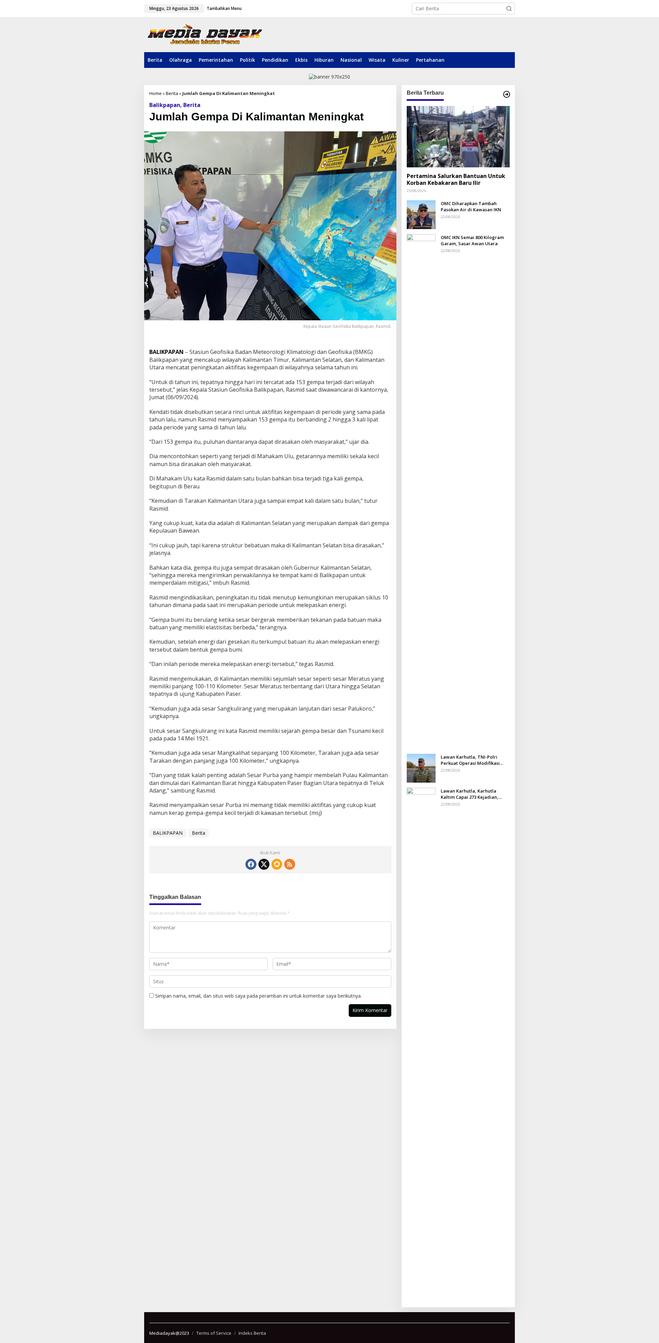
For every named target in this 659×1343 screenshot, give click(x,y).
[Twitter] (263, 864)
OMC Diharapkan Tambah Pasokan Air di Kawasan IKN (471, 206)
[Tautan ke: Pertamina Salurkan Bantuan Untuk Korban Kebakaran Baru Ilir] (458, 136)
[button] (509, 8)
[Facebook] (250, 864)
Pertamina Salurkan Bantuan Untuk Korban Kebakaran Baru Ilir (456, 179)
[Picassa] (276, 864)
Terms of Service (213, 1333)
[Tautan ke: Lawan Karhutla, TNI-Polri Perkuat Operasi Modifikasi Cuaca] (421, 767)
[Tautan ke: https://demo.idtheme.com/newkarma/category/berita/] (506, 94)
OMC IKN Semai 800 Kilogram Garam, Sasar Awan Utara (472, 240)
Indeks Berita (252, 1333)
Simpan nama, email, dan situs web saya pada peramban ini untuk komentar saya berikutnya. (258, 996)
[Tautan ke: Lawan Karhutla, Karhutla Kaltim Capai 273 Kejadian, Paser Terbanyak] (421, 1044)
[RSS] (289, 864)
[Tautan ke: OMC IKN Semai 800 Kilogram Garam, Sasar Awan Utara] (421, 490)
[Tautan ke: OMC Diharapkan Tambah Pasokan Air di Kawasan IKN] (421, 214)
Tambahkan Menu (224, 8)
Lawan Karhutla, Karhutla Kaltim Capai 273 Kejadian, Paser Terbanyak (469, 793)
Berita (172, 93)
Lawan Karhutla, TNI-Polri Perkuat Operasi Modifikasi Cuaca (470, 759)
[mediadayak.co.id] (204, 34)
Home (155, 93)
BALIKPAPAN (168, 833)
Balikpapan (164, 105)
